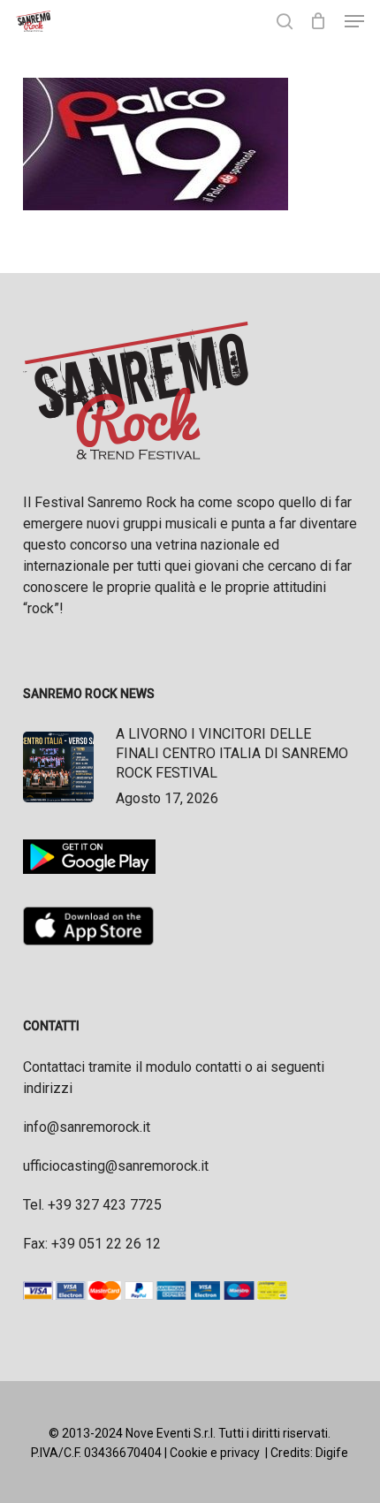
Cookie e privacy (215, 1453)
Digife (331, 1453)
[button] (354, 21)
